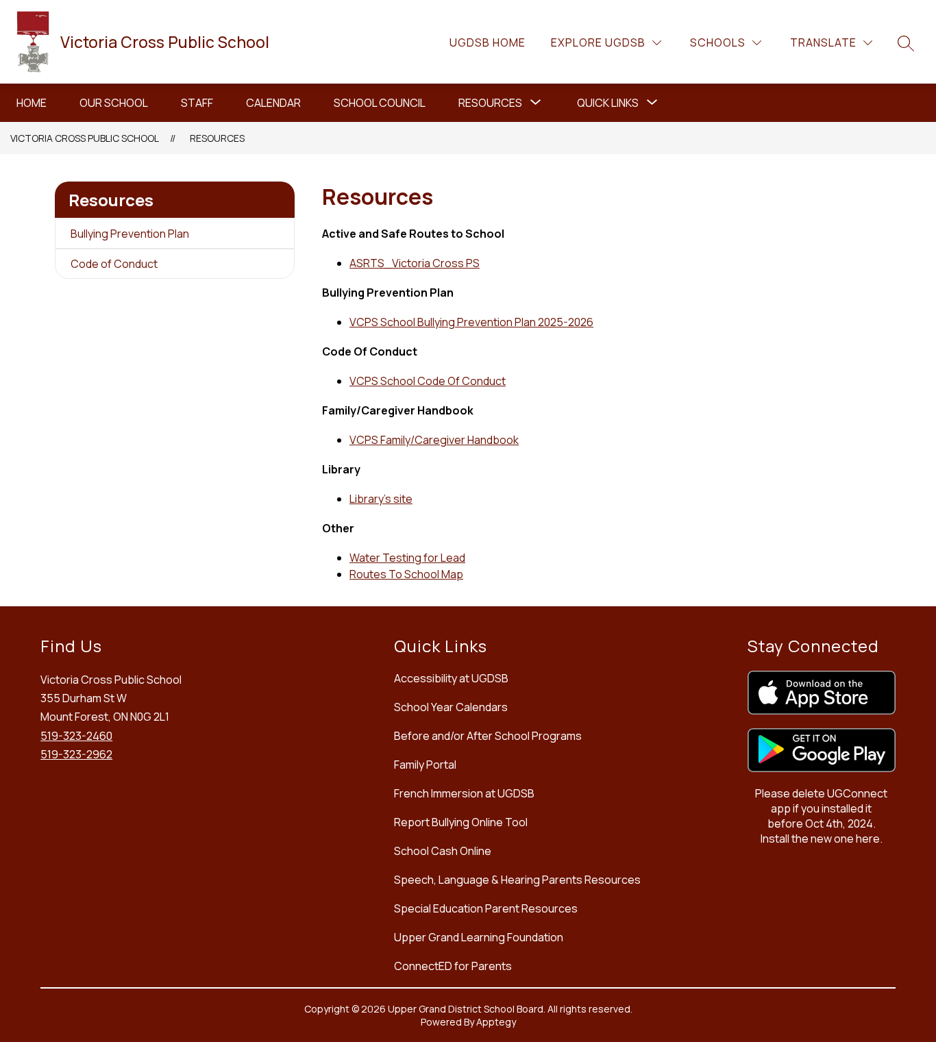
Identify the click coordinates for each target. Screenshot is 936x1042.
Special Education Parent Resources (486, 908)
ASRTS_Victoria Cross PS (414, 263)
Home (31, 102)
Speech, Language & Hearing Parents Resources (517, 879)
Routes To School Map (406, 574)
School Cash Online (442, 850)
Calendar (273, 102)
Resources (490, 102)
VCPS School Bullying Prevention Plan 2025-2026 (471, 322)
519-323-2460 (76, 735)
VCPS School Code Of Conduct (427, 380)
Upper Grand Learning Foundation (478, 937)
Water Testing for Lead (407, 557)
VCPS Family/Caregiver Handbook (434, 439)
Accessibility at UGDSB (451, 678)
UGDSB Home (487, 42)
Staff (197, 102)
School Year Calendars (451, 707)
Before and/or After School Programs (488, 735)
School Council (380, 102)
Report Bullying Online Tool (461, 822)
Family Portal (425, 764)
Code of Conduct (114, 263)
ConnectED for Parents (453, 965)
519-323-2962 (76, 754)
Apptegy (496, 1021)
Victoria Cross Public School (84, 138)
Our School (113, 102)
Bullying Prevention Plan (130, 233)
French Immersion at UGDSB (464, 793)
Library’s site (380, 498)
